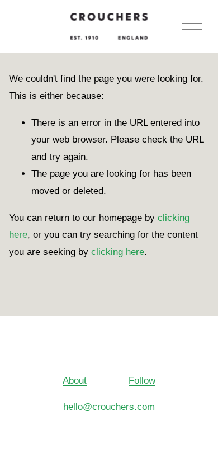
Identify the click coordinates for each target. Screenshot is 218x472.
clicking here (117, 252)
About (75, 380)
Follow (142, 380)
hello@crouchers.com (109, 407)
